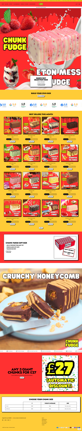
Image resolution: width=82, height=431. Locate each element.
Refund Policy (44, 420)
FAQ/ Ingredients (16, 4)
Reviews (26, 4)
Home (3, 4)
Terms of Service (44, 422)
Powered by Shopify (12, 427)
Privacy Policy (44, 423)
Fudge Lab (22, 4)
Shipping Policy (44, 419)
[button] (78, 4)
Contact (11, 4)
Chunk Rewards (32, 4)
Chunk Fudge (6, 427)
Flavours (6, 4)
